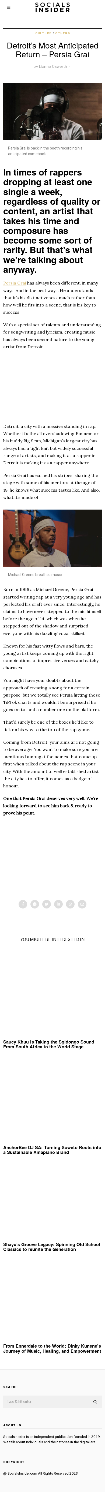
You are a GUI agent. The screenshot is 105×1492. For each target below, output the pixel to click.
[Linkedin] (58, 904)
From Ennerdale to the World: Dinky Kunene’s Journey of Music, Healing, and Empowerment (52, 1348)
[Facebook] (23, 904)
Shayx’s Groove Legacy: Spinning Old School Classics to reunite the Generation (51, 1246)
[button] (95, 1402)
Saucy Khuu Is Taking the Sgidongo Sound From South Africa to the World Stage (48, 1044)
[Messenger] (34, 904)
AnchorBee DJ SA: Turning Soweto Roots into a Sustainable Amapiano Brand (52, 1149)
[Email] (82, 904)
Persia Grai (14, 283)
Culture (43, 33)
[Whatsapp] (70, 904)
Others (62, 33)
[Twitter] (46, 904)
